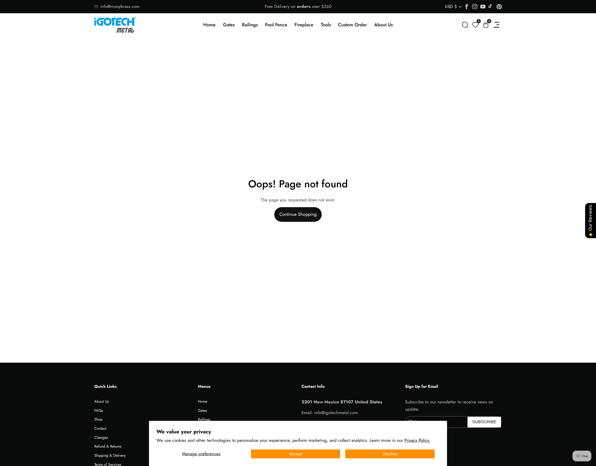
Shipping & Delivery (110, 455)
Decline (390, 454)
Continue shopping (298, 214)
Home (209, 24)
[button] (465, 25)
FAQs (98, 410)
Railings (250, 24)
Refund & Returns (107, 446)
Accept (295, 454)
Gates (229, 24)
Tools (326, 24)
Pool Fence (276, 24)
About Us (383, 24)
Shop (98, 419)
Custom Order (352, 24)
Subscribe (484, 422)
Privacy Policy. (417, 440)
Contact (100, 428)
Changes (101, 437)
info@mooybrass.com (120, 6)
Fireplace (304, 24)
